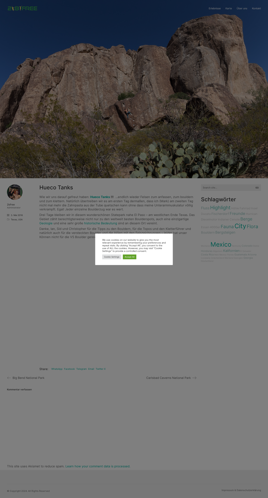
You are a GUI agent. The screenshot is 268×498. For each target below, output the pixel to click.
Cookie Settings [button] (111, 257)
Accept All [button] (129, 257)
